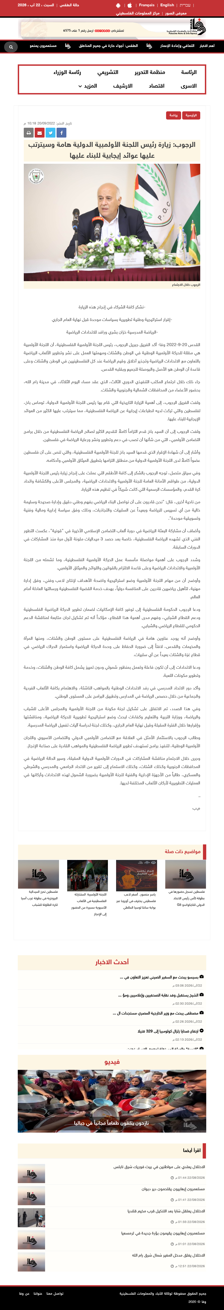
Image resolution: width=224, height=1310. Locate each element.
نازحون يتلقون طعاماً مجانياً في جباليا (111, 1124)
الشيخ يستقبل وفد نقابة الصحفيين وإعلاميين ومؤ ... (158, 995)
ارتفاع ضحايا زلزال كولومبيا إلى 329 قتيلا (168, 1031)
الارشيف (122, 86)
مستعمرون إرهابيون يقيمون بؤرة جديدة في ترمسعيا (163, 1233)
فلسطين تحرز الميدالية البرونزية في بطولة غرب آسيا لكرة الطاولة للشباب (39, 898)
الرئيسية (191, 115)
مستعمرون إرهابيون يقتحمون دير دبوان (173, 1189)
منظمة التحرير (150, 72)
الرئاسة (189, 72)
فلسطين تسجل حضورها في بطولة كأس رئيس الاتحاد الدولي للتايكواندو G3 (187, 898)
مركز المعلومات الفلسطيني (138, 13)
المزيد (90, 86)
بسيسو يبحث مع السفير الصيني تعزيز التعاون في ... (159, 977)
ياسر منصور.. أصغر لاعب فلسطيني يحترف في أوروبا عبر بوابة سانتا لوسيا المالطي (136, 901)
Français (147, 5)
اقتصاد (156, 86)
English (167, 5)
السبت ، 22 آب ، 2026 (36, 5)
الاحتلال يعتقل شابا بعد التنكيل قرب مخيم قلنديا (166, 1211)
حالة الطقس (69, 5)
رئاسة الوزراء (67, 72)
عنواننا (38, 1294)
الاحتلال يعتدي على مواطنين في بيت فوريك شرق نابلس (159, 1167)
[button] (32, 1094)
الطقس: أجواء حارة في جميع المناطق (127, 46)
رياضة (174, 115)
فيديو (112, 1062)
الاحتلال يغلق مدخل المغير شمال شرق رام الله (168, 1255)
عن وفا (24, 1294)
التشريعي (108, 72)
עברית (185, 5)
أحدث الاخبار (112, 962)
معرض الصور (176, 13)
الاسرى (189, 86)
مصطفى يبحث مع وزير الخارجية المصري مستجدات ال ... (155, 1013)
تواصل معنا (54, 1294)
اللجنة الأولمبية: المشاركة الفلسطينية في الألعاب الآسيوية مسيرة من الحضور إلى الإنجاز (89, 904)
